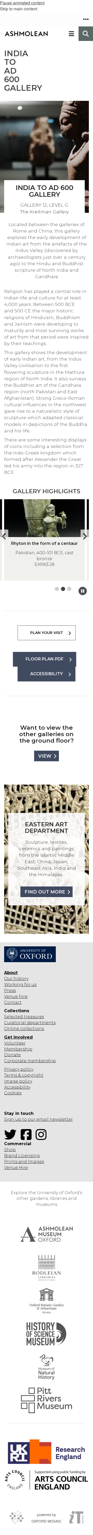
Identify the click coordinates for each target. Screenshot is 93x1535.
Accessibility (17, 1087)
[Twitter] (12, 1137)
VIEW (44, 756)
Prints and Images (24, 1161)
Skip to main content (18, 9)
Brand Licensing (22, 1155)
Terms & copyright (23, 1075)
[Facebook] (28, 1137)
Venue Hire (16, 1167)
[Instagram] (43, 1137)
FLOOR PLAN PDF (45, 659)
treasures (33, 1016)
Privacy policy (18, 1069)
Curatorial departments (30, 1022)
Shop (10, 1149)
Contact (13, 1002)
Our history (16, 978)
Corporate (15, 1060)
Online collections (24, 1028)
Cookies (12, 1092)
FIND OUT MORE (45, 892)
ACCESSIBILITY (46, 673)
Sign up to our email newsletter (38, 1119)
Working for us (20, 984)
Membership (18, 1049)
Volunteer (15, 1043)
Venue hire (16, 996)
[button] (86, 19)
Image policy (18, 1081)
